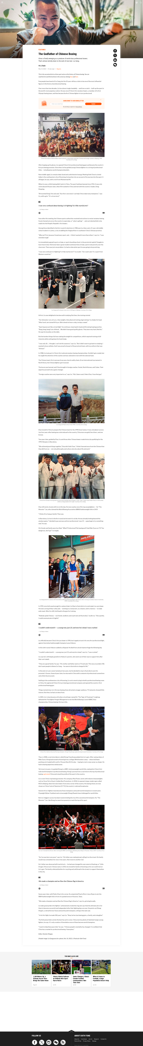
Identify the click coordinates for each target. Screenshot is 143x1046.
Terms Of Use (77, 1041)
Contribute (84, 1039)
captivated (46, 774)
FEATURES (42, 49)
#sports (59, 69)
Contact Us (103, 1039)
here (71, 77)
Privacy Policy (86, 1041)
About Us (76, 1039)
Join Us (90, 1039)
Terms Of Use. (79, 106)
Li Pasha (42, 66)
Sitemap (94, 1041)
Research (96, 1039)
